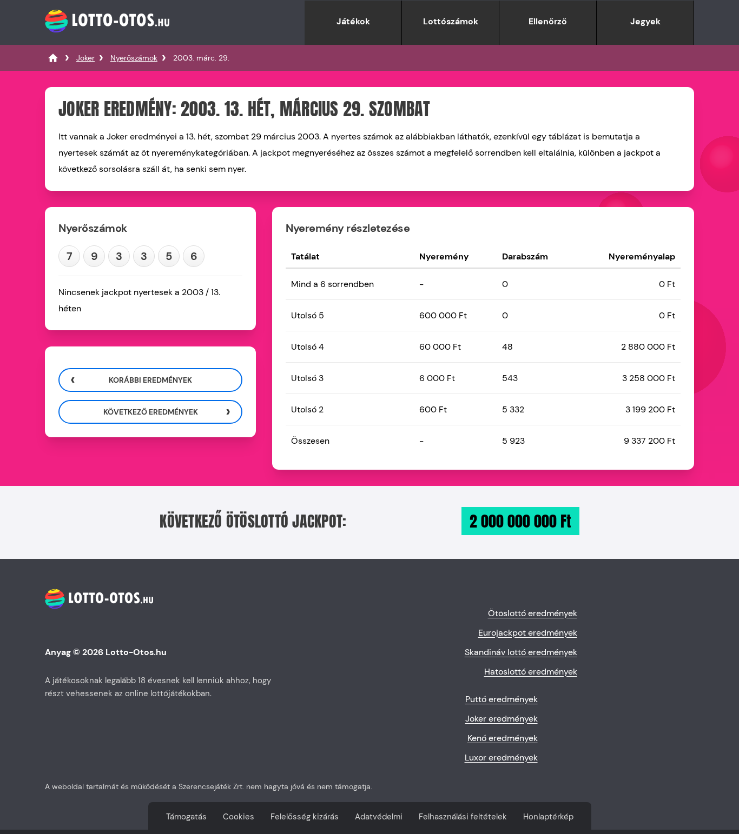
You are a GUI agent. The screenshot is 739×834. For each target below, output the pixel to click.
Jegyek (645, 21)
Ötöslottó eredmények (532, 613)
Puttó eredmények (501, 699)
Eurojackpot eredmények (527, 632)
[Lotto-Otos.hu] (107, 39)
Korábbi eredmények (150, 380)
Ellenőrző (548, 21)
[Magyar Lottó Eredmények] (53, 58)
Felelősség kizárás (304, 816)
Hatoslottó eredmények (530, 671)
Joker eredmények (501, 718)
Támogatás (186, 816)
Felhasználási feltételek (463, 816)
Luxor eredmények (501, 757)
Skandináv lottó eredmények (521, 652)
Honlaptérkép (548, 816)
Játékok (353, 21)
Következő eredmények (150, 412)
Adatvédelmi (379, 816)
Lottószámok (450, 21)
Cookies (238, 816)
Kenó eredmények (502, 738)
